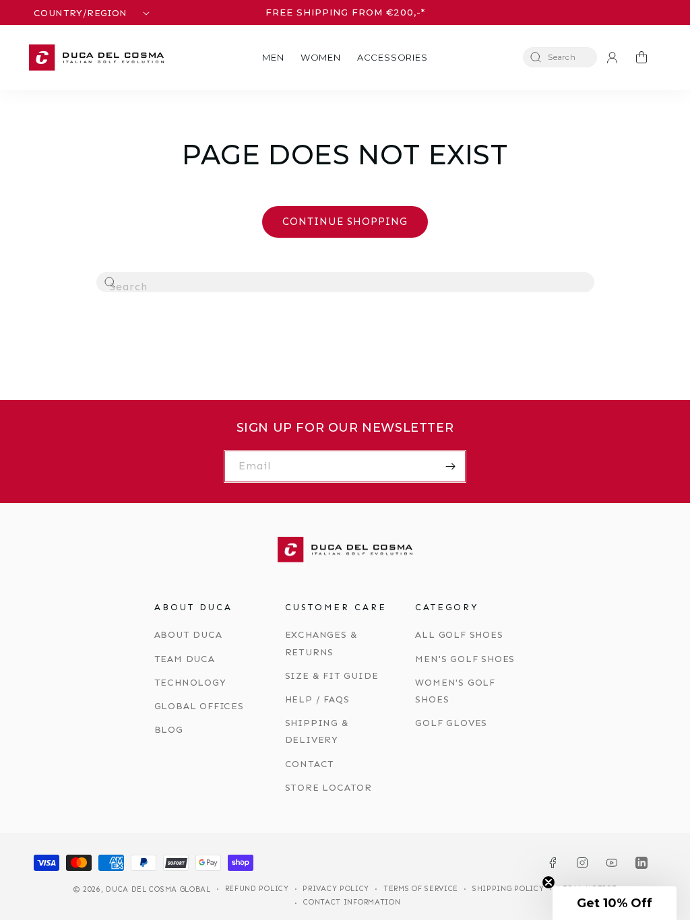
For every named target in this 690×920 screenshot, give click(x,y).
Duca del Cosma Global (158, 889)
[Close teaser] (548, 882)
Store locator (328, 787)
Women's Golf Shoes (455, 691)
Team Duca (184, 659)
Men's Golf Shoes (465, 659)
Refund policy (257, 888)
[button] (273, 57)
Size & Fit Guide (332, 676)
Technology (190, 682)
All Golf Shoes (459, 634)
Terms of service (420, 888)
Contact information (351, 902)
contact (310, 764)
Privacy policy (336, 888)
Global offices (199, 706)
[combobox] (345, 282)
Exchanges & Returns (321, 643)
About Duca (188, 634)
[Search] (110, 282)
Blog (168, 729)
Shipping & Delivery (317, 731)
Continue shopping (345, 222)
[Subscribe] (450, 466)
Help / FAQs (317, 699)
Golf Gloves (451, 723)
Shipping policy (508, 888)
